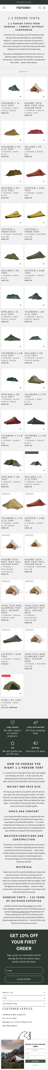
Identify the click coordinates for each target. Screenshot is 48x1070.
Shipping (35, 748)
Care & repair (12, 727)
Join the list (35, 1061)
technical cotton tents (21, 911)
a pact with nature (35, 727)
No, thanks (35, 1065)
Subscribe (24, 979)
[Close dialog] (45, 1041)
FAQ (12, 748)
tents (30, 906)
